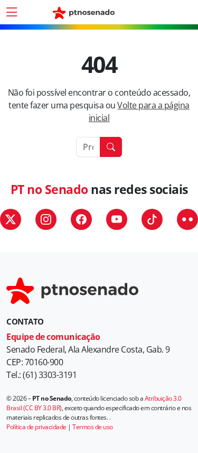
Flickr (187, 219)
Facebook (81, 219)
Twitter (10, 219)
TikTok (152, 219)
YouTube (116, 219)
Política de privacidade (36, 426)
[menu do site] (12, 12)
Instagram (45, 219)
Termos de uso (92, 426)
